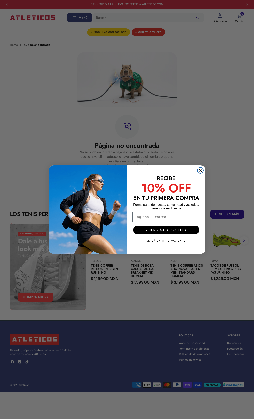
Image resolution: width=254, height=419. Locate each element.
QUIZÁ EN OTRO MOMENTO (166, 241)
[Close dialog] (200, 170)
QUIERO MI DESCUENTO (166, 230)
